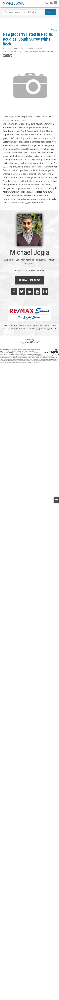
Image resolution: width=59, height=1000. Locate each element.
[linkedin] (29, 291)
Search (50, 12)
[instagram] (45, 291)
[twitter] (22, 291)
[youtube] (37, 291)
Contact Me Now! (29, 279)
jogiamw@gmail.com (47, 328)
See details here (17, 120)
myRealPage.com (29, 343)
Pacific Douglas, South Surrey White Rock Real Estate (32, 51)
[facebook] (14, 291)
